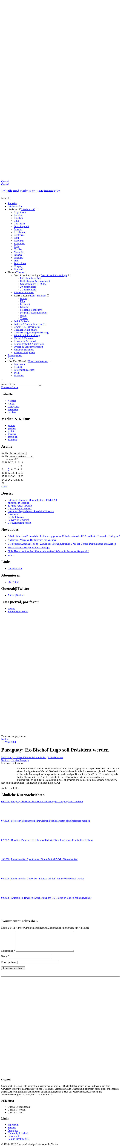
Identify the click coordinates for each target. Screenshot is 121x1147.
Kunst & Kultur (21, 295)
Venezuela (19, 269)
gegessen (12, 434)
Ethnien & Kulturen (24, 292)
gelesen (11, 425)
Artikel (11, 403)
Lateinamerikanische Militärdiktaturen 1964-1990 (32, 500)
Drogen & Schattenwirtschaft (28, 346)
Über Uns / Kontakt (17, 361)
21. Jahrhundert (28, 289)
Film (22, 301)
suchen (4, 384)
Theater (24, 318)
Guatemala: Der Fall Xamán (16, 515)
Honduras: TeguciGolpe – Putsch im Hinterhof (31, 511)
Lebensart (25, 304)
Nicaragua (19, 252)
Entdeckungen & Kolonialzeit (35, 281)
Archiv (4, 453)
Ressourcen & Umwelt (25, 341)
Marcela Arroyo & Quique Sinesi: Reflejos (29, 547)
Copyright (13, 1130)
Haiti (16, 237)
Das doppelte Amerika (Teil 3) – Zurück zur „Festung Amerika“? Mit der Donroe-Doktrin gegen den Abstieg (62, 543)
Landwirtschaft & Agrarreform (29, 344)
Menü (4, 198)
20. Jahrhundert (28, 286)
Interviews (13, 409)
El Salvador (20, 232)
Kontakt (18, 367)
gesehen (12, 428)
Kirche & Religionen (24, 352)
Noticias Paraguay (20, 760)
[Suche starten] (40, 385)
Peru (16, 260)
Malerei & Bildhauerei (31, 309)
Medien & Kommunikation (33, 312)
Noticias (12, 400)
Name (5, 956)
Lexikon (12, 412)
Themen (12, 272)
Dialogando (13, 406)
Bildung (24, 298)
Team (16, 372)
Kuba (16, 246)
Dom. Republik (21, 226)
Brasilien (18, 218)
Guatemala (19, 235)
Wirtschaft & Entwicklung (27, 335)
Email (9, 962)
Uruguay (18, 266)
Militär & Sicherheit (24, 349)
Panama (18, 255)
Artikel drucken (55, 757)
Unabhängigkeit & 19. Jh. (33, 284)
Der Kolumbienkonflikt (19, 522)
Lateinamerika (15, 568)
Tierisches (19, 375)
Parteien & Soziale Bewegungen (30, 324)
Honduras (19, 240)
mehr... (11, 555)
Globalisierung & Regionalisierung (31, 332)
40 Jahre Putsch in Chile (20, 505)
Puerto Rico (20, 263)
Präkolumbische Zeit (30, 278)
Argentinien (20, 212)
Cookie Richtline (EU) (19, 1139)
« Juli (4, 486)
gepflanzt (12, 439)
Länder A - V (14, 209)
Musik (23, 315)
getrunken (12, 436)
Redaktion (6, 757)
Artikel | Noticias (16, 595)
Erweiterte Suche (9, 387)
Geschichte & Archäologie (27, 275)
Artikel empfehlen (37, 757)
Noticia (5, 739)
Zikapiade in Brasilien (18, 502)
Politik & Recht (21, 321)
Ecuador (18, 229)
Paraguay (18, 257)
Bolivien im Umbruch (18, 520)
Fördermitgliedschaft (24, 369)
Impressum (19, 364)
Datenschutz (14, 1136)
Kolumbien (19, 243)
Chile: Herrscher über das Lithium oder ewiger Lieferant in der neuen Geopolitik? (48, 551)
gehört (11, 431)
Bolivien (18, 215)
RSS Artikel (14, 582)
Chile (16, 220)
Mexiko (18, 249)
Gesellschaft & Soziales (25, 329)
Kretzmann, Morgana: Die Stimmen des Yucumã (32, 540)
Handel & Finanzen (23, 338)
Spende (11, 608)
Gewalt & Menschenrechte (27, 327)
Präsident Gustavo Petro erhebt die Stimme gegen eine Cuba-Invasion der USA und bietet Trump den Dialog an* (64, 536)
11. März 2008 (8, 742)
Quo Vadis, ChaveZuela (20, 508)
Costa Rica (19, 223)
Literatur (24, 307)
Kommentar (8, 950)
